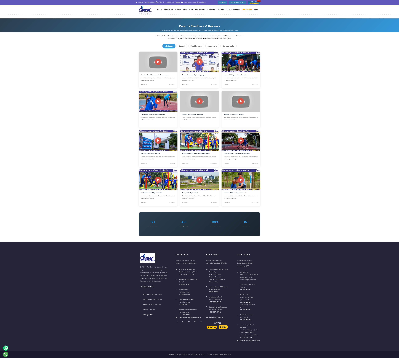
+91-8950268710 (184, 304)
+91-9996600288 (184, 294)
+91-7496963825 (245, 320)
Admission (211, 9)
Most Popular (196, 46)
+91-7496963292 (245, 290)
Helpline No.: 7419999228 (146, 2)
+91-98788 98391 (248, 332)
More (256, 9)
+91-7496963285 (245, 310)
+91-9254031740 (184, 284)
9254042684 (213, 292)
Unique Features (233, 9)
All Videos (169, 46)
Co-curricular (228, 46)
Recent (182, 46)
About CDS (168, 9)
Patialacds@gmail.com (216, 317)
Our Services (247, 9)
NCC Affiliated (240, 3)
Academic (212, 46)
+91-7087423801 (245, 302)
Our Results (200, 9)
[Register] (254, 2)
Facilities (221, 9)
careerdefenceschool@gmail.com (190, 317)
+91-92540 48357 (215, 302)
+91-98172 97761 (215, 312)
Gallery (178, 9)
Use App (227, 3)
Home (159, 9)
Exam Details (188, 9)
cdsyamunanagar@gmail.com (250, 340)
